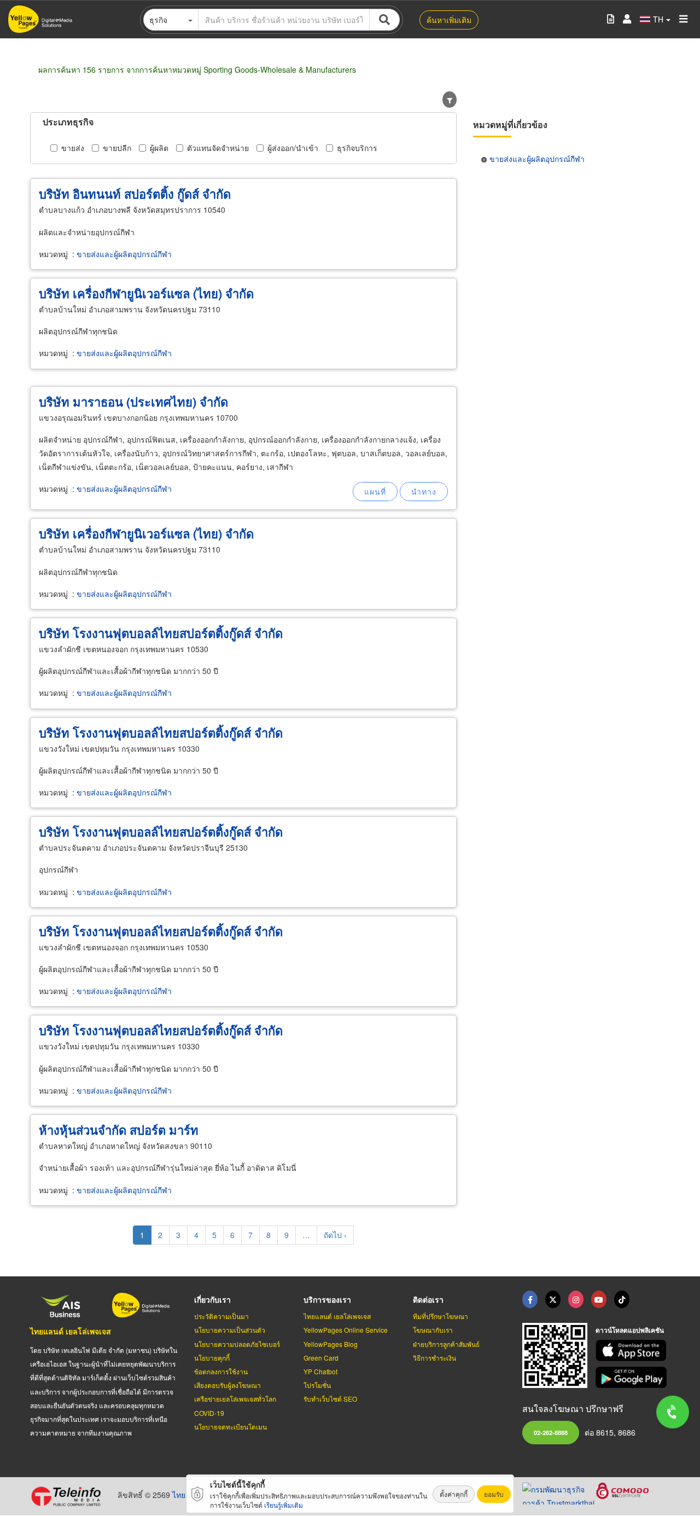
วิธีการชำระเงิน (434, 1357)
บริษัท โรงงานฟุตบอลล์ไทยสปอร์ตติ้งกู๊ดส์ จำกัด (161, 633)
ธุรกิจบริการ (357, 147)
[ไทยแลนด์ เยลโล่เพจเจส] (553, 1299)
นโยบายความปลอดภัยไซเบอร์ (237, 1344)
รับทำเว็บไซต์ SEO (330, 1398)
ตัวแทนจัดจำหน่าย (218, 147)
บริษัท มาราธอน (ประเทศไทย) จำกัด (133, 401)
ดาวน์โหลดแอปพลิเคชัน (630, 1330)
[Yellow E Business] (530, 1299)
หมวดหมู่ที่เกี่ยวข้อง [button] (510, 124)
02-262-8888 (551, 1432)
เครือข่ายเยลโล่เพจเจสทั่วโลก (235, 1398)
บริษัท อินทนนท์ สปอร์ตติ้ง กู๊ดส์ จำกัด (135, 193)
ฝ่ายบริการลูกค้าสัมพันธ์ (446, 1344)
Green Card (321, 1357)
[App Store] (633, 1350)
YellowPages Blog (331, 1344)
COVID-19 (209, 1413)
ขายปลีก (117, 147)
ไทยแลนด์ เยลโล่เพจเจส (70, 1331)
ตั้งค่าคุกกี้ (454, 1493)
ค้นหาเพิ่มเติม (449, 19)
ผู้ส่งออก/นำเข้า (292, 147)
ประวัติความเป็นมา (221, 1316)
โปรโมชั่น (317, 1385)
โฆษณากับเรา (433, 1329)
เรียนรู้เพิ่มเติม (283, 1504)
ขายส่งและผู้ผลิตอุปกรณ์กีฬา (124, 253)
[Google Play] (633, 1377)
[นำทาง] (424, 491)
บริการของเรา (327, 1299)
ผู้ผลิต (159, 147)
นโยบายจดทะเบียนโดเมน (230, 1426)
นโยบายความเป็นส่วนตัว (229, 1329)
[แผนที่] (375, 491)
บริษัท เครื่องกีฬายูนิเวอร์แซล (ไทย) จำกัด (146, 293)
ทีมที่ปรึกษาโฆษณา (440, 1316)
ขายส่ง (72, 147)
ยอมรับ (494, 1493)
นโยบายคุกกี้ (212, 1357)
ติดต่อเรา (428, 1299)
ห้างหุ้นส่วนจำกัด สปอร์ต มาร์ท (119, 1130)
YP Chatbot (320, 1371)
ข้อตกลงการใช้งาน (221, 1371)
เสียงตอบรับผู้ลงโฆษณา (227, 1385)
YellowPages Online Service (346, 1329)
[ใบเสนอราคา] (610, 19)
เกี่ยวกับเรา (212, 1299)
